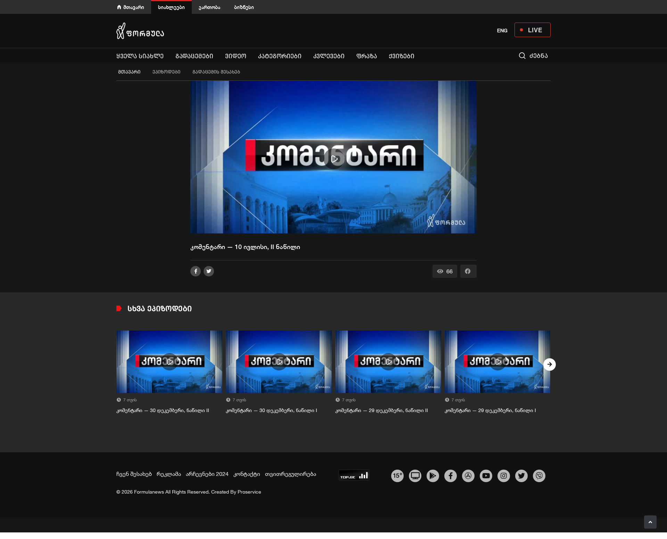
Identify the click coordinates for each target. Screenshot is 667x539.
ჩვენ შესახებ (134, 474)
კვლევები (329, 56)
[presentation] (117, 364)
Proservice (249, 492)
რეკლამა (169, 474)
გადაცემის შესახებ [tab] (216, 72)
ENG (502, 30)
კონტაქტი (246, 474)
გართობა (209, 7)
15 (397, 475)
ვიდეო (235, 56)
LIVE (535, 30)
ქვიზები (401, 56)
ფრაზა (366, 56)
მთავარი (133, 7)
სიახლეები (171, 7)
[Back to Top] (650, 522)
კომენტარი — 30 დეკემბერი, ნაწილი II (162, 410)
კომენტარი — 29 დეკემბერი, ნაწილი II (381, 410)
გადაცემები (194, 56)
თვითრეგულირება (290, 474)
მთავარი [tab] (129, 72)
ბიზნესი (244, 7)
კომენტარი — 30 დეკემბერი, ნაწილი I (271, 410)
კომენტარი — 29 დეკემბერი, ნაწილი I (490, 410)
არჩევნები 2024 (207, 474)
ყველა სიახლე (140, 56)
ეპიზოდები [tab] (166, 72)
